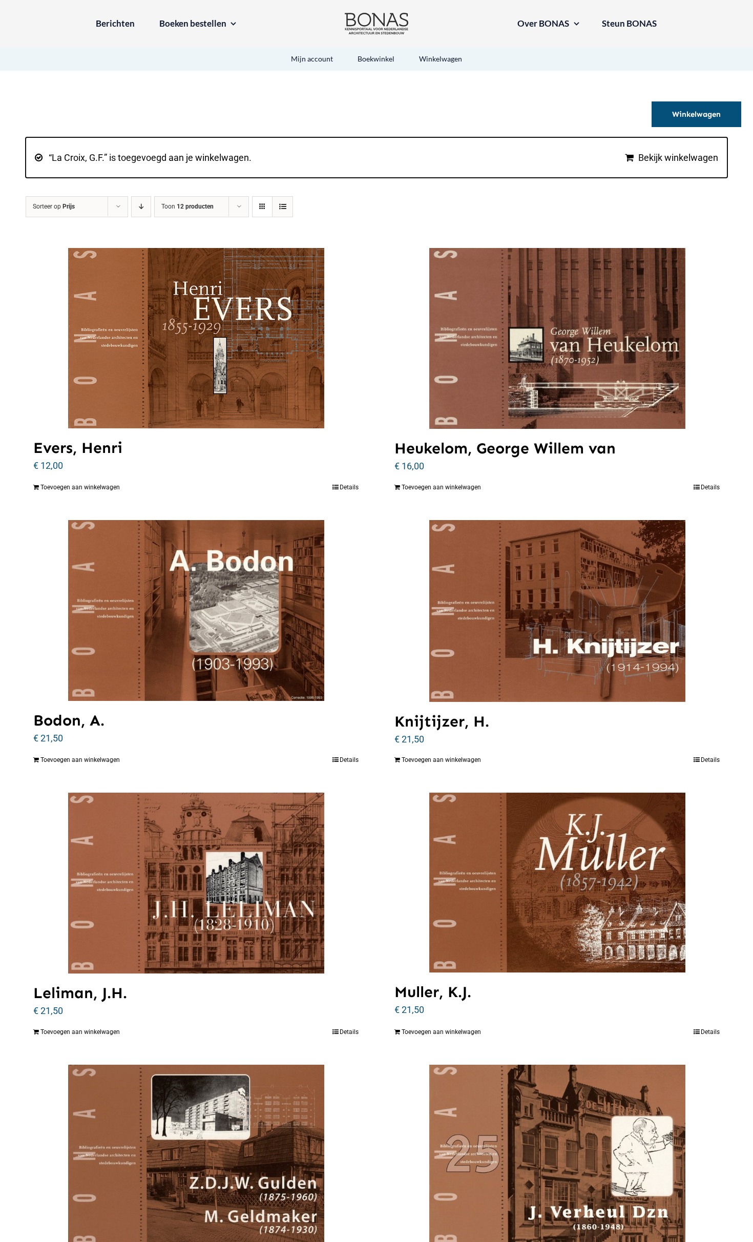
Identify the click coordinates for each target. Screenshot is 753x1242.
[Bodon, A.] (196, 610)
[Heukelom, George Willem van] (557, 338)
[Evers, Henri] (196, 338)
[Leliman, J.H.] (196, 883)
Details (349, 487)
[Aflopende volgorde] (141, 206)
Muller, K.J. (432, 992)
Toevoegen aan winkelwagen (80, 487)
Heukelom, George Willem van (505, 448)
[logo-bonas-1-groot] (376, 17)
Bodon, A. (68, 720)
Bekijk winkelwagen (678, 157)
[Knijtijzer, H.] (557, 611)
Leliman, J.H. (80, 993)
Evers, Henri (77, 448)
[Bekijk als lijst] (282, 207)
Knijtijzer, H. (441, 721)
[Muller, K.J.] (557, 882)
